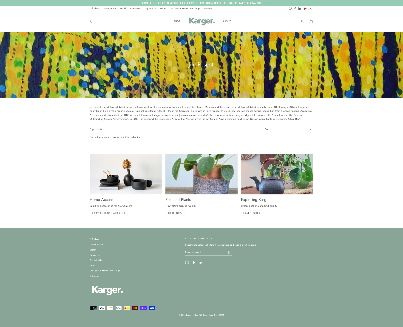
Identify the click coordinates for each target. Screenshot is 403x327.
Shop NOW (175, 213)
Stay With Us (150, 8)
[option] (201, 3)
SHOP (177, 21)
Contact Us (135, 8)
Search (123, 8)
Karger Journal (109, 8)
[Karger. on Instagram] (187, 262)
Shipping (208, 8)
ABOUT (227, 21)
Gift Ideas (94, 8)
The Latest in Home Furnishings (185, 8)
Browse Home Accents (109, 213)
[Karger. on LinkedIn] (200, 262)
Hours (163, 8)
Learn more (252, 213)
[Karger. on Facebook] (194, 262)
